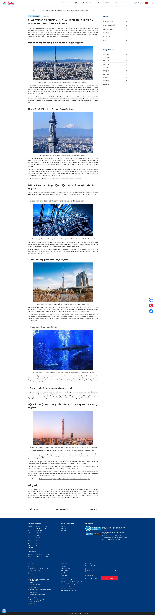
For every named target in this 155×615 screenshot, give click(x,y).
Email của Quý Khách (91, 566)
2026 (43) (106, 54)
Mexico (29, 543)
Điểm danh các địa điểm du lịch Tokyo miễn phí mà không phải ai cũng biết (60, 178)
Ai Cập (37, 540)
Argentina (30, 547)
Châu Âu (30, 526)
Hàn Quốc (38, 532)
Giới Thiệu (65, 3)
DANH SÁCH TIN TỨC (62, 509)
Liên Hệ (127, 3)
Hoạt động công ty (108, 21)
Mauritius (38, 543)
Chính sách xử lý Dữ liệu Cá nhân (69, 586)
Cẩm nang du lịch (108, 29)
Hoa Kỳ (29, 540)
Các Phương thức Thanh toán (69, 590)
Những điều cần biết (109, 25)
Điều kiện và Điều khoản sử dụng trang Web (72, 581)
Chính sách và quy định (69, 579)
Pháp (29, 532)
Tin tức (63, 573)
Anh (29, 528)
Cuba (29, 545)
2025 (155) (106, 57)
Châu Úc (47, 526)
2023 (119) (106, 64)
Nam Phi (38, 542)
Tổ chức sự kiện (65, 568)
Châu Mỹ (30, 538)
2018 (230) (106, 81)
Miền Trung (64, 526)
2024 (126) (106, 61)
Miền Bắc (63, 528)
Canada (30, 542)
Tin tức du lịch (107, 33)
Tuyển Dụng (137, 3)
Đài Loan (38, 534)
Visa (99, 3)
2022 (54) (106, 67)
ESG (104, 40)
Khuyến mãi (106, 37)
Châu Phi (38, 538)
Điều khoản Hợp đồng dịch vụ (68, 588)
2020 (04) (106, 74)
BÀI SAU (92, 509)
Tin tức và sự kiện (35, 10)
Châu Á (38, 526)
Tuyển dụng (64, 575)
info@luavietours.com (35, 573)
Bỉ (28, 530)
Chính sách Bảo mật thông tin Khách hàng (72, 584)
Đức (29, 534)
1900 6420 (32, 572)
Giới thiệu (63, 566)
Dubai (37, 535)
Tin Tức (117, 3)
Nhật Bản (38, 528)
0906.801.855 (33, 592)
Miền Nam (63, 530)
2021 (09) (106, 71)
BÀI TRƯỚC (34, 509)
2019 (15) (105, 77)
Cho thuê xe (64, 570)
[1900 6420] (151, 305)
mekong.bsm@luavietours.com (37, 594)
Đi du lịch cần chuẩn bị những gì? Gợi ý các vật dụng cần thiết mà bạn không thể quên (64, 479)
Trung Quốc (39, 530)
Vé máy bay (64, 572)
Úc (45, 528)
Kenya (37, 545)
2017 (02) (106, 84)
